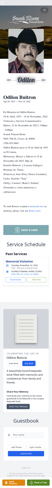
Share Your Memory (18, 406)
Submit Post (26, 453)
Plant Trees (36, 280)
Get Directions (15, 280)
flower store (34, 210)
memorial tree (37, 206)
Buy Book (29, 363)
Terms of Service (33, 476)
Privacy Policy (18, 476)
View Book (13, 363)
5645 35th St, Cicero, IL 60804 (25, 274)
